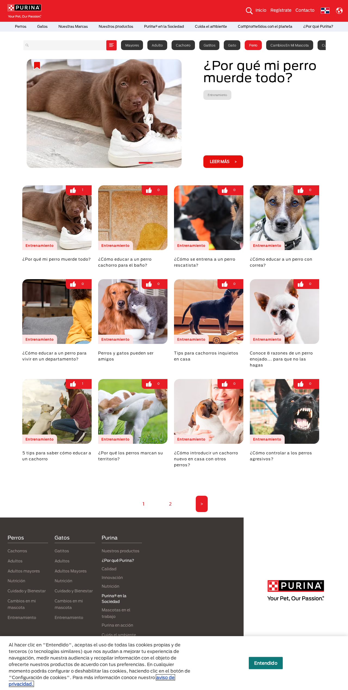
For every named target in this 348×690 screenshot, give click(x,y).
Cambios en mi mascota (290, 45)
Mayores (132, 45)
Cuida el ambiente (211, 26)
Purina (109, 538)
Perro (253, 45)
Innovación (112, 577)
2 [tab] (159, 163)
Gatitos (209, 45)
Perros (20, 26)
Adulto (157, 45)
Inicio (261, 10)
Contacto (305, 10)
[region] (174, 663)
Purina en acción (117, 625)
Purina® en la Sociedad (164, 26)
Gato (232, 45)
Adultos (15, 561)
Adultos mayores (24, 571)
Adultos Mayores (71, 571)
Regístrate (281, 10)
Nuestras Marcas (73, 26)
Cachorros (17, 551)
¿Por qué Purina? (318, 26)
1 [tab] (146, 163)
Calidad (109, 568)
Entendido (265, 663)
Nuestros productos (116, 26)
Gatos (42, 26)
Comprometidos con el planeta (265, 26)
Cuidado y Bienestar (27, 591)
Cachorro (183, 45)
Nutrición (16, 580)
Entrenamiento (22, 617)
